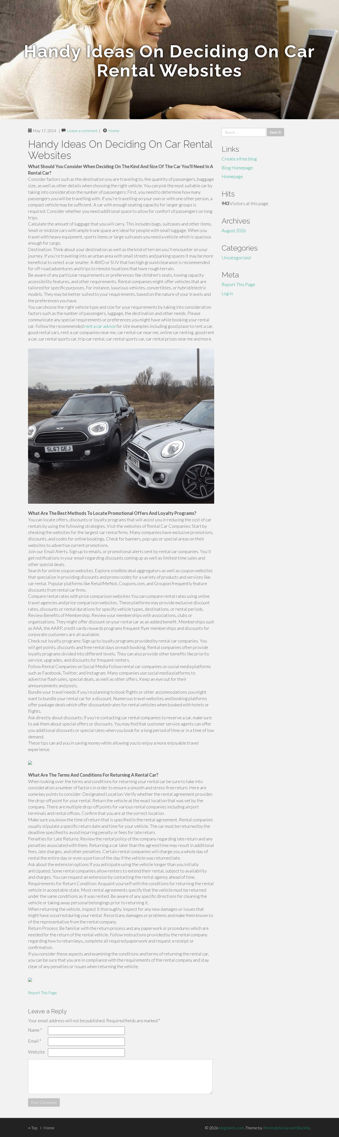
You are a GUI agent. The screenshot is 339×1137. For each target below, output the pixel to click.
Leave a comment (82, 130)
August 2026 (234, 230)
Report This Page (42, 992)
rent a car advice (100, 326)
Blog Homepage (237, 167)
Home (113, 130)
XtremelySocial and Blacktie (286, 1127)
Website (36, 1052)
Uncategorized (236, 257)
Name (35, 1030)
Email (34, 1041)
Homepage (232, 176)
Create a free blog (239, 158)
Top (34, 1127)
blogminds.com (231, 1127)
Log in (227, 293)
